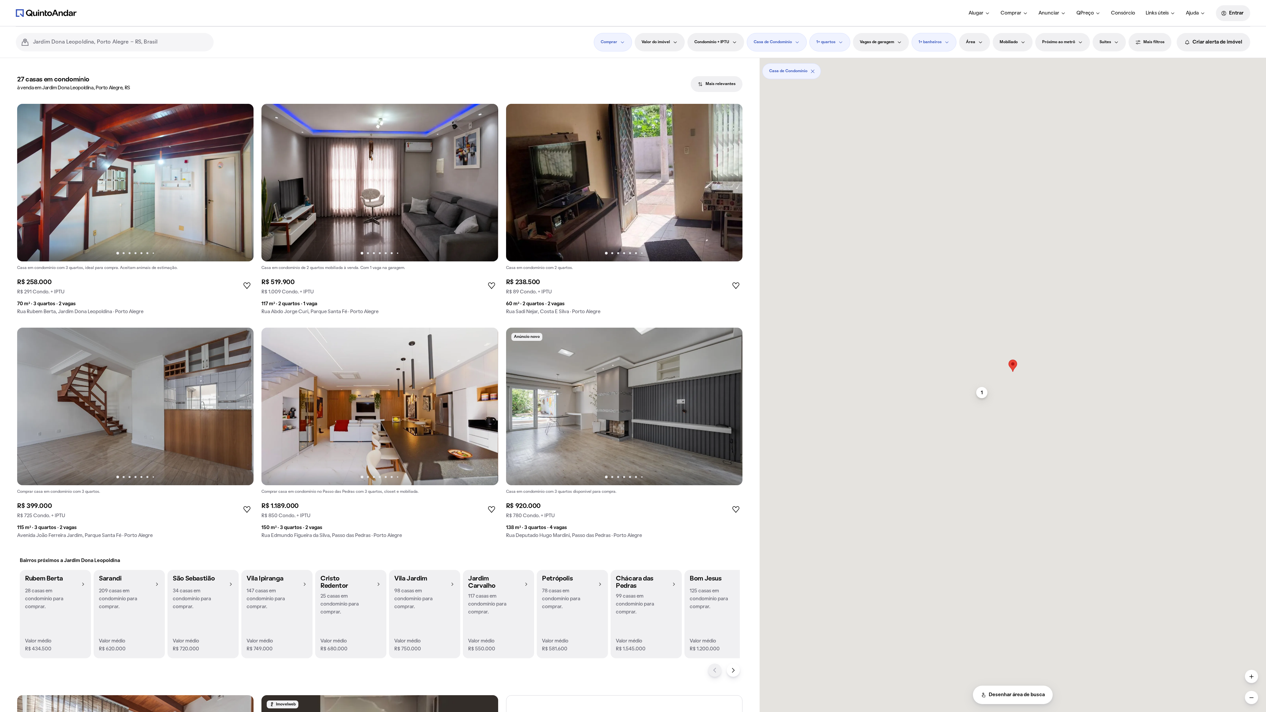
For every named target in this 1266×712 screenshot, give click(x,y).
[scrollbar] (1013, 68)
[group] (135, 212)
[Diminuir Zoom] (1251, 697)
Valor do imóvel (656, 42)
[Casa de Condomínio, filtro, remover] (813, 71)
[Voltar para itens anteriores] (714, 670)
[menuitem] (979, 13)
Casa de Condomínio (773, 42)
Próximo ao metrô (1058, 42)
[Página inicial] (46, 13)
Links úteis (1157, 13)
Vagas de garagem (877, 42)
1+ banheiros (930, 42)
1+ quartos (825, 42)
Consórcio (1123, 13)
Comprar (1011, 13)
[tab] (716, 84)
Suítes (1105, 42)
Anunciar (1049, 13)
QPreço (1085, 13)
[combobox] (120, 42)
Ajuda (1192, 13)
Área (970, 42)
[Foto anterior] (29, 182)
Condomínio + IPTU (711, 42)
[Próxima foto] (241, 182)
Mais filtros (1153, 42)
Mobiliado (1009, 42)
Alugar (976, 13)
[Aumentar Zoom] (1251, 676)
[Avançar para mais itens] (733, 670)
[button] (55, 614)
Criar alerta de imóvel (1217, 42)
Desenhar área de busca (1017, 695)
